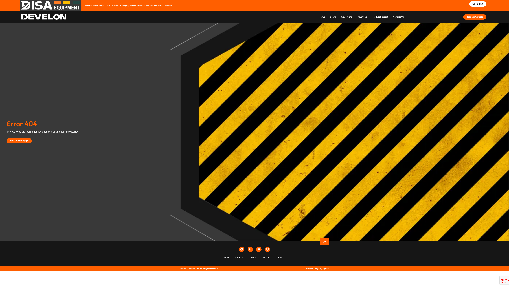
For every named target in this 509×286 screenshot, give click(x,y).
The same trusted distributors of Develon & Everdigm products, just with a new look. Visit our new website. (128, 6)
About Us (239, 257)
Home (322, 16)
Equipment (346, 16)
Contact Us (398, 16)
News (226, 257)
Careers (252, 257)
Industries (362, 16)
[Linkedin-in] (250, 249)
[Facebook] (241, 249)
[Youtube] (259, 249)
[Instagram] (267, 249)
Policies (265, 257)
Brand (333, 16)
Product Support (380, 16)
